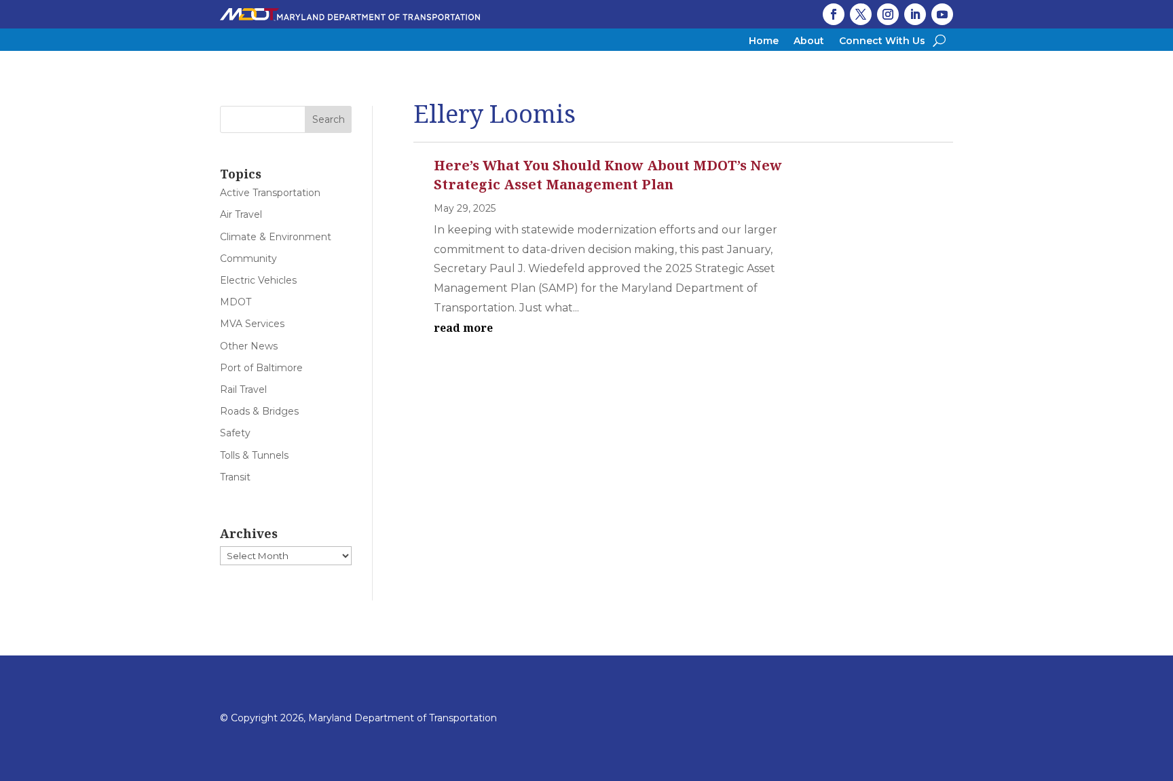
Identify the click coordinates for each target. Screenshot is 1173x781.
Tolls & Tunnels (254, 455)
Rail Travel (243, 389)
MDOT (235, 302)
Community (248, 258)
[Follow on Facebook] (833, 14)
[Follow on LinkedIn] (915, 14)
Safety (235, 433)
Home (764, 41)
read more (463, 327)
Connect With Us (882, 41)
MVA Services (252, 324)
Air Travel (241, 214)
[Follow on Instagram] (888, 14)
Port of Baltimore (261, 368)
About (809, 41)
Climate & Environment (275, 237)
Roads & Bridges (259, 411)
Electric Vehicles (258, 280)
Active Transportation (270, 193)
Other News (249, 346)
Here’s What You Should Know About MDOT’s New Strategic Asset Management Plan (608, 174)
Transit (235, 477)
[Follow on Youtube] (942, 14)
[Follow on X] (861, 14)
